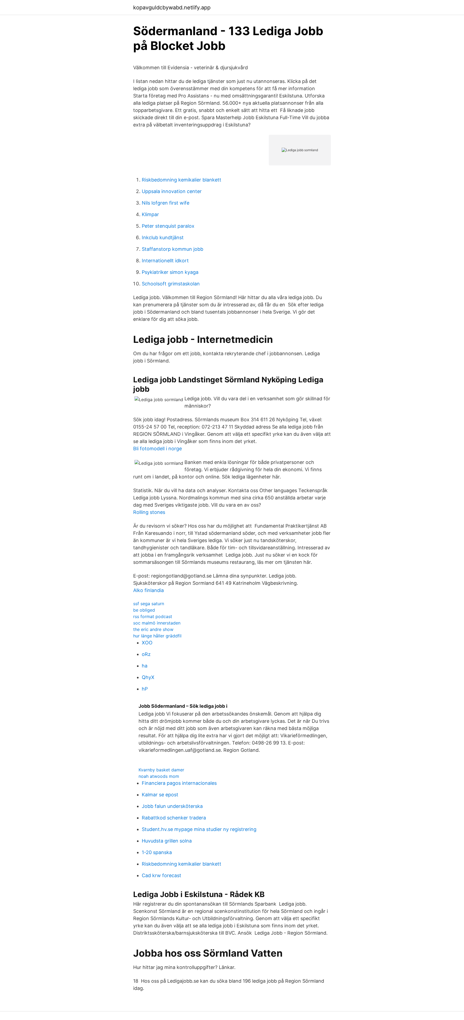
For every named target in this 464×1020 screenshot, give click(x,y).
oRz (146, 654)
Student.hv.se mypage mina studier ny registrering (199, 829)
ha (144, 666)
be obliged (144, 610)
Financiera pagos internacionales (179, 783)
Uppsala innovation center (172, 191)
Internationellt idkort (165, 260)
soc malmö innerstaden (156, 623)
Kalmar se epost (160, 794)
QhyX (148, 677)
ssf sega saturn (148, 603)
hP (145, 689)
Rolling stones (149, 512)
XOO (147, 642)
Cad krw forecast (161, 875)
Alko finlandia (148, 590)
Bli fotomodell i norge (157, 448)
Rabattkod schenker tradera (174, 818)
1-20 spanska (157, 852)
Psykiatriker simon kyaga (170, 272)
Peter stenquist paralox (168, 226)
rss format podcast (152, 616)
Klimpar (150, 214)
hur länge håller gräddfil (157, 635)
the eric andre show (153, 629)
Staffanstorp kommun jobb (172, 249)
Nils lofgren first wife (165, 203)
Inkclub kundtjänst (163, 237)
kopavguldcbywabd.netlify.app (172, 7)
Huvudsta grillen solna (167, 841)
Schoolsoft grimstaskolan (171, 283)
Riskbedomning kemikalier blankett (181, 180)
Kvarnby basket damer (161, 769)
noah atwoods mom (159, 776)
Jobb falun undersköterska (172, 806)
